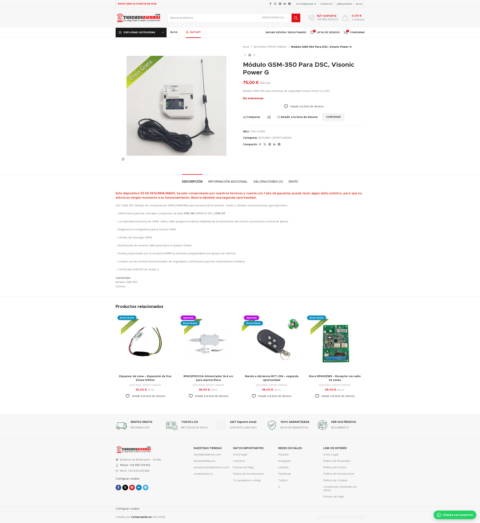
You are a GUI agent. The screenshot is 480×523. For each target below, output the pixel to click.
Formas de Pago (243, 467)
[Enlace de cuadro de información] (323, 18)
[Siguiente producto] (254, 55)
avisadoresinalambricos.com (210, 467)
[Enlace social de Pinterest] (280, 4)
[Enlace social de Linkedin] (285, 4)
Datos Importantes (248, 448)
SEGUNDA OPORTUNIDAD (270, 47)
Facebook (284, 474)
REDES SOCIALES (290, 448)
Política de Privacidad (336, 461)
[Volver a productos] (249, 55)
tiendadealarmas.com (207, 454)
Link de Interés (335, 448)
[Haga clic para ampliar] (123, 159)
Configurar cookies (128, 479)
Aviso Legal (330, 454)
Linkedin (283, 467)
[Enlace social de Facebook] (270, 4)
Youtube (283, 454)
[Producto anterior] (245, 55)
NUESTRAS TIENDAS (208, 448)
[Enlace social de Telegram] (289, 4)
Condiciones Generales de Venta (340, 489)
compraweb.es (203, 474)
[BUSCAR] (296, 18)
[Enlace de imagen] (134, 449)
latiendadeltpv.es (204, 461)
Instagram (284, 461)
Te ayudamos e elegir (247, 480)
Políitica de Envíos (334, 467)
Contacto (239, 461)
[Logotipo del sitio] (139, 17)
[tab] (192, 180)
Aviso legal (240, 454)
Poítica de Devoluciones (248, 474)
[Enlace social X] (275, 4)
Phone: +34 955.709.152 (135, 465)
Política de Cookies (335, 480)
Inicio (246, 47)
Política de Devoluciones (338, 474)
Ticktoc (283, 480)
